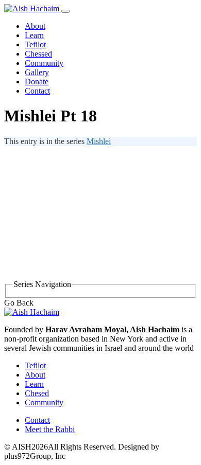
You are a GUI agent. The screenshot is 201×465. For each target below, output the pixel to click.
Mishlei (99, 141)
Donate (36, 81)
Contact (37, 90)
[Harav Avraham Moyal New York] (32, 8)
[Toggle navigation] (65, 11)
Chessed (38, 53)
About (35, 26)
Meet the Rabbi (50, 429)
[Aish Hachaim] (31, 312)
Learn (34, 35)
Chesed (37, 393)
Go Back (19, 302)
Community (44, 63)
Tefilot (35, 44)
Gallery (37, 72)
